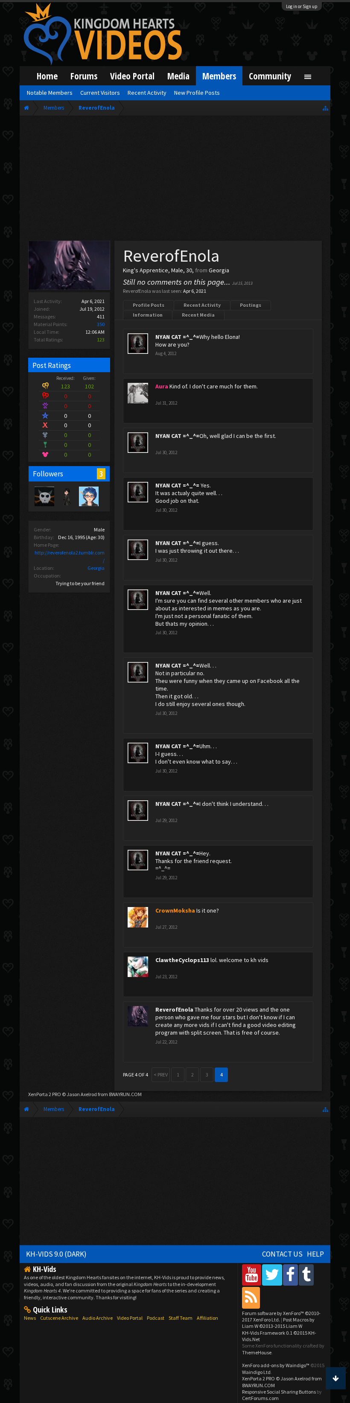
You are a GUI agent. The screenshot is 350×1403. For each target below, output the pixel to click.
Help (315, 1254)
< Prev (161, 1074)
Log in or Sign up (302, 6)
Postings (250, 305)
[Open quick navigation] (325, 108)
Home (47, 76)
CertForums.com (260, 1398)
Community (270, 76)
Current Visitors (100, 92)
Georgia (96, 568)
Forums (83, 76)
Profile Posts (148, 305)
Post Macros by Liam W (278, 1322)
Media (178, 76)
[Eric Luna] (66, 496)
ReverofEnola (174, 1009)
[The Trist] (44, 496)
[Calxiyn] (88, 496)
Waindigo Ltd (256, 1372)
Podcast (155, 1318)
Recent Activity (202, 305)
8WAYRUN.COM (125, 1094)
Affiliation (207, 1318)
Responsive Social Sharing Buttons (279, 1391)
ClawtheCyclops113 (182, 960)
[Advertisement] (175, 180)
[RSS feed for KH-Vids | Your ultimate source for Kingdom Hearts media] (251, 1297)
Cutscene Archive (59, 1318)
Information (148, 315)
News (30, 1318)
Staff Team (180, 1318)
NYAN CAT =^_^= (177, 337)
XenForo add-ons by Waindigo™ (275, 1365)
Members (219, 76)
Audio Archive (97, 1318)
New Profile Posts (197, 92)
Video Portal (132, 76)
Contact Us (282, 1254)
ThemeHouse (256, 1352)
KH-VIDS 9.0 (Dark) (56, 1254)
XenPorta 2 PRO (44, 1094)
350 (101, 324)
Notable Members (50, 92)
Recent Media (198, 315)
